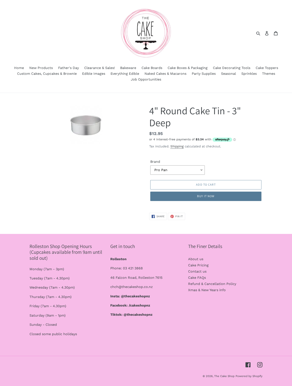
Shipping (177, 146)
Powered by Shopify (249, 376)
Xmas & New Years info (207, 290)
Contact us (197, 271)
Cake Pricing (198, 265)
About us (195, 259)
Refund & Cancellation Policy (212, 284)
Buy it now (205, 196)
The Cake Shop (224, 376)
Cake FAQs (197, 278)
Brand (155, 162)
